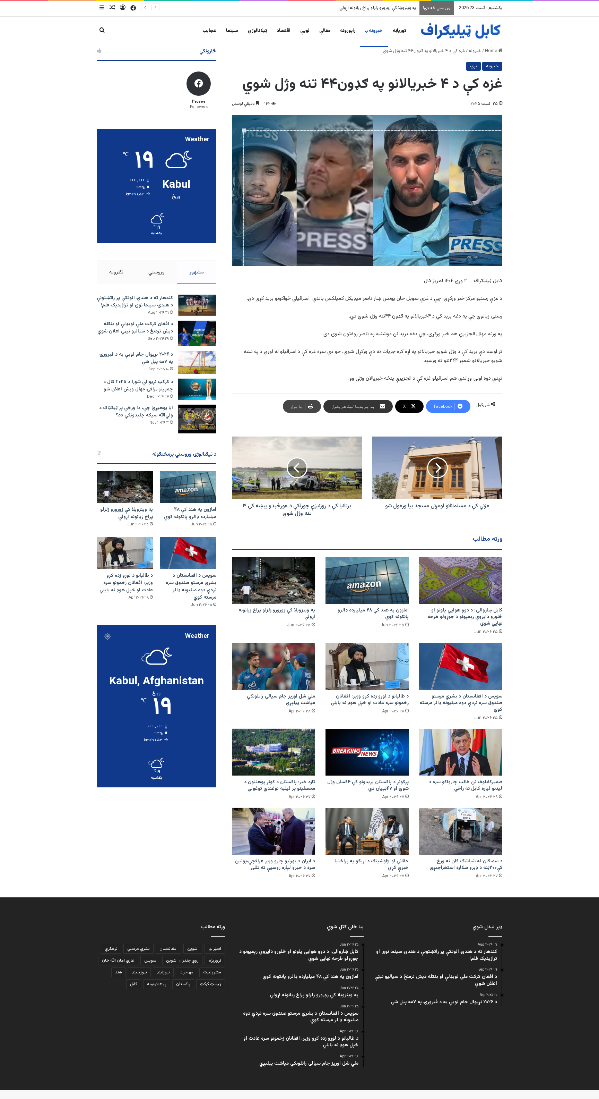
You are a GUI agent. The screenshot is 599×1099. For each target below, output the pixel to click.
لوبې (305, 31)
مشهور (197, 272)
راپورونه (347, 31)
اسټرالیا (214, 949)
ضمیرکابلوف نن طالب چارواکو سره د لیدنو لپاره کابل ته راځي (465, 785)
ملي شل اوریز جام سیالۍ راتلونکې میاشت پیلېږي (281, 700)
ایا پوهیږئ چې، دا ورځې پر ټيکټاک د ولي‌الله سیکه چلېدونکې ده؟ (136, 411)
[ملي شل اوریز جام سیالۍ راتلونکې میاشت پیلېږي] (273, 666)
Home (491, 51)
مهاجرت (186, 972)
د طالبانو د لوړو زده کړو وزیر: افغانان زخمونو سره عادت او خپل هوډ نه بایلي (370, 700)
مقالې (324, 31)
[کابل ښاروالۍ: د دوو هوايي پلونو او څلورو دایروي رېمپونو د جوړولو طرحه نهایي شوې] (460, 580)
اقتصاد (283, 31)
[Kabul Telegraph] (460, 31)
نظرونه (116, 272)
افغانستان (168, 949)
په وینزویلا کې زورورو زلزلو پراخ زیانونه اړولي (276, 614)
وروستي (156, 272)
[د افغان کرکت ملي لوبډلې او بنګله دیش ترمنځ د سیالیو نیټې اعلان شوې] (197, 333)
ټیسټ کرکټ (210, 984)
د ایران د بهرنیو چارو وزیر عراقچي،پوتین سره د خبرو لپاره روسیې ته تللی (275, 864)
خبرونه (376, 31)
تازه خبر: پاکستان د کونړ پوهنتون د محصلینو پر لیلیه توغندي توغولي (279, 785)
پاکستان (183, 984)
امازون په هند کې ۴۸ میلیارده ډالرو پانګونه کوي (373, 614)
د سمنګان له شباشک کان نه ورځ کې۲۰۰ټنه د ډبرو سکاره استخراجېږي (465, 864)
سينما (232, 31)
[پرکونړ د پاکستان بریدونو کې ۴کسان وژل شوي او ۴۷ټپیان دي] (367, 752)
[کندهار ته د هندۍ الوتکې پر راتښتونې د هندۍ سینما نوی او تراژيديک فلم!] (197, 305)
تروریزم (214, 960)
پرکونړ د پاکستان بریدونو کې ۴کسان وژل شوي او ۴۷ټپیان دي (368, 785)
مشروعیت (212, 972)
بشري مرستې (138, 949)
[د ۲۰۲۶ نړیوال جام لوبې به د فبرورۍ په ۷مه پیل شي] (197, 362)
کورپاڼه (400, 31)
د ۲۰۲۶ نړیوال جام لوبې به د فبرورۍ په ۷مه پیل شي (136, 358)
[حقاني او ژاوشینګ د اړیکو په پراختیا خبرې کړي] (367, 831)
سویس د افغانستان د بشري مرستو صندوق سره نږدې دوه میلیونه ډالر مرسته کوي (341, 8)
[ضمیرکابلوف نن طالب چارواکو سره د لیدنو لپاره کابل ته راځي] (460, 752)
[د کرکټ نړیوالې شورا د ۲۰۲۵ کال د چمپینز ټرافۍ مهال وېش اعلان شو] (197, 389)
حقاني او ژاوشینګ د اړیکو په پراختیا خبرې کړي (372, 864)
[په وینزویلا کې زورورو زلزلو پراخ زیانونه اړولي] (273, 580)
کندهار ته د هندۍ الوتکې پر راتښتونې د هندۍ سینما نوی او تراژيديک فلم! (135, 301)
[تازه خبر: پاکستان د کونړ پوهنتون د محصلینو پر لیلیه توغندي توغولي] (273, 752)
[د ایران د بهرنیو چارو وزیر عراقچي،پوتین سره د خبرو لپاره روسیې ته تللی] (273, 831)
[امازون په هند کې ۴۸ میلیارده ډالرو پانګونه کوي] (367, 580)
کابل (133, 984)
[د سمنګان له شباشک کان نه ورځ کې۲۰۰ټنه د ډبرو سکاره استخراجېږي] (460, 831)
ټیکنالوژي (257, 31)
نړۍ (473, 66)
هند (118, 972)
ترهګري (111, 949)
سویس (150, 960)
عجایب (209, 31)
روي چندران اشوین (182, 960)
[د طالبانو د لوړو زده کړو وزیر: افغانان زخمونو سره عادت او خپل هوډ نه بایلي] (367, 666)
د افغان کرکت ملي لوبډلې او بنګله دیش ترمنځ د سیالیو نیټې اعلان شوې (135, 327)
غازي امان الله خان (118, 960)
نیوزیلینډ (139, 972)
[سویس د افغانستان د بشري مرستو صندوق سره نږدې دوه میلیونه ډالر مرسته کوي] (460, 666)
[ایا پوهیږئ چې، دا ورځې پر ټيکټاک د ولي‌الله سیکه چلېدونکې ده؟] (197, 419)
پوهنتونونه (156, 984)
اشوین (193, 949)
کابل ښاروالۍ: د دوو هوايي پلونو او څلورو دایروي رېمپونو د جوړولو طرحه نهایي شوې (464, 617)
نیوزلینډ (163, 972)
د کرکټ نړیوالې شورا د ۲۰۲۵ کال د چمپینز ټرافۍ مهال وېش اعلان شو (138, 385)
